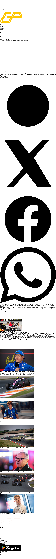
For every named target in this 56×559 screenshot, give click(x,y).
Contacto (17, 8)
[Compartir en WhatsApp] (28, 275)
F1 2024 (10, 339)
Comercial (14, 8)
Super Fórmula (16, 3)
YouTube (17, 318)
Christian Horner (5, 339)
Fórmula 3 (1, 530)
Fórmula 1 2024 (17, 339)
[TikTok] (28, 553)
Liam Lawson (22, 339)
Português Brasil (3, 33)
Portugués (4, 10)
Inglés (1, 10)
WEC (0, 532)
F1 (0, 3)
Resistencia (12, 3)
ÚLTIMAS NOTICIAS (6, 39)
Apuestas (1, 538)
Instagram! (13, 331)
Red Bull (26, 339)
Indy (9, 3)
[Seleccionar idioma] (28, 32)
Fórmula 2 (1, 529)
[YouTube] (28, 552)
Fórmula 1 (13, 339)
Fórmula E (3, 3)
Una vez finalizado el (8, 304)
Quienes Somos (2, 8)
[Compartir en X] (28, 163)
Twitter (9, 331)
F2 (1, 3)
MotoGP (6, 3)
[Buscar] (10, 1)
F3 (0, 25)
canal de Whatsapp (12, 332)
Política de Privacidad (8, 8)
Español (1, 34)
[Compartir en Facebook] (28, 219)
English (1, 35)
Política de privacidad (3, 541)
